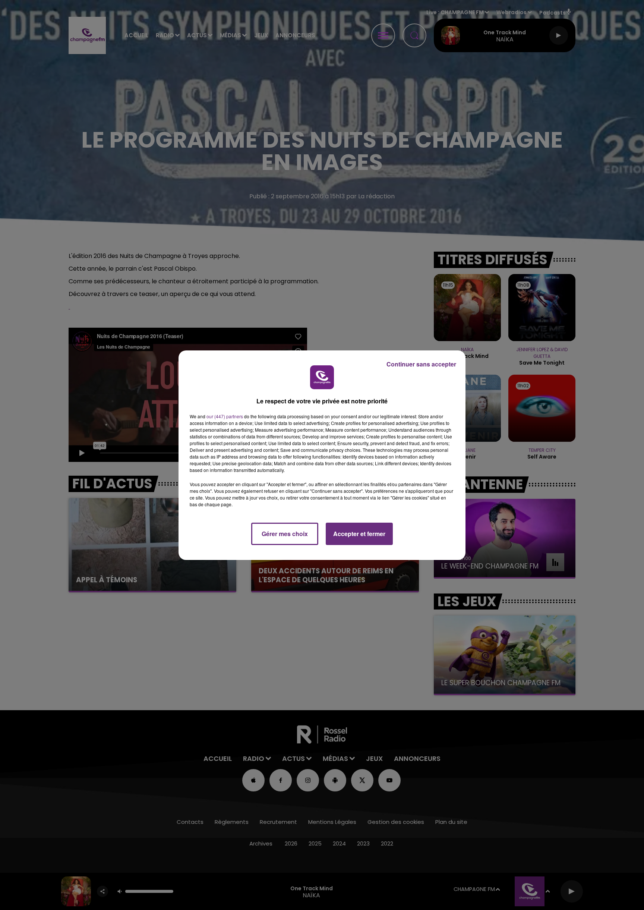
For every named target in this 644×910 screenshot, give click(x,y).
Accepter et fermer (359, 533)
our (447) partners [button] (224, 416)
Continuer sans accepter (421, 364)
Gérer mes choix (285, 533)
